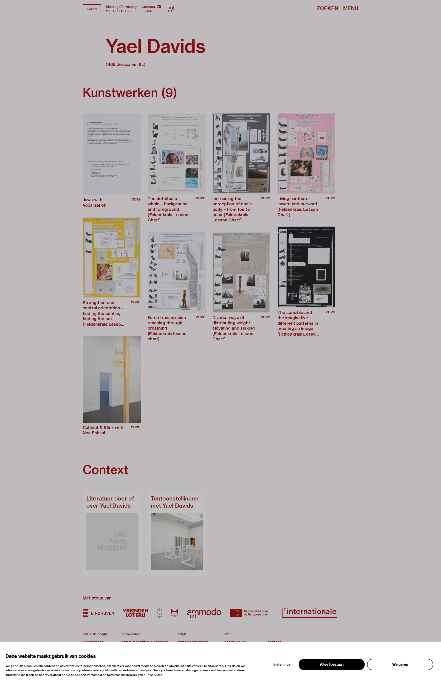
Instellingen (283, 664)
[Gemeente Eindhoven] (98, 613)
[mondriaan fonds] (174, 613)
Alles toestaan (332, 664)
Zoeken (327, 8)
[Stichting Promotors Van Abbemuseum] (159, 613)
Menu (350, 8)
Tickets (91, 9)
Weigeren (400, 664)
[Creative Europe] (251, 613)
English (146, 11)
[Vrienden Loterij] (135, 613)
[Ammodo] (204, 613)
